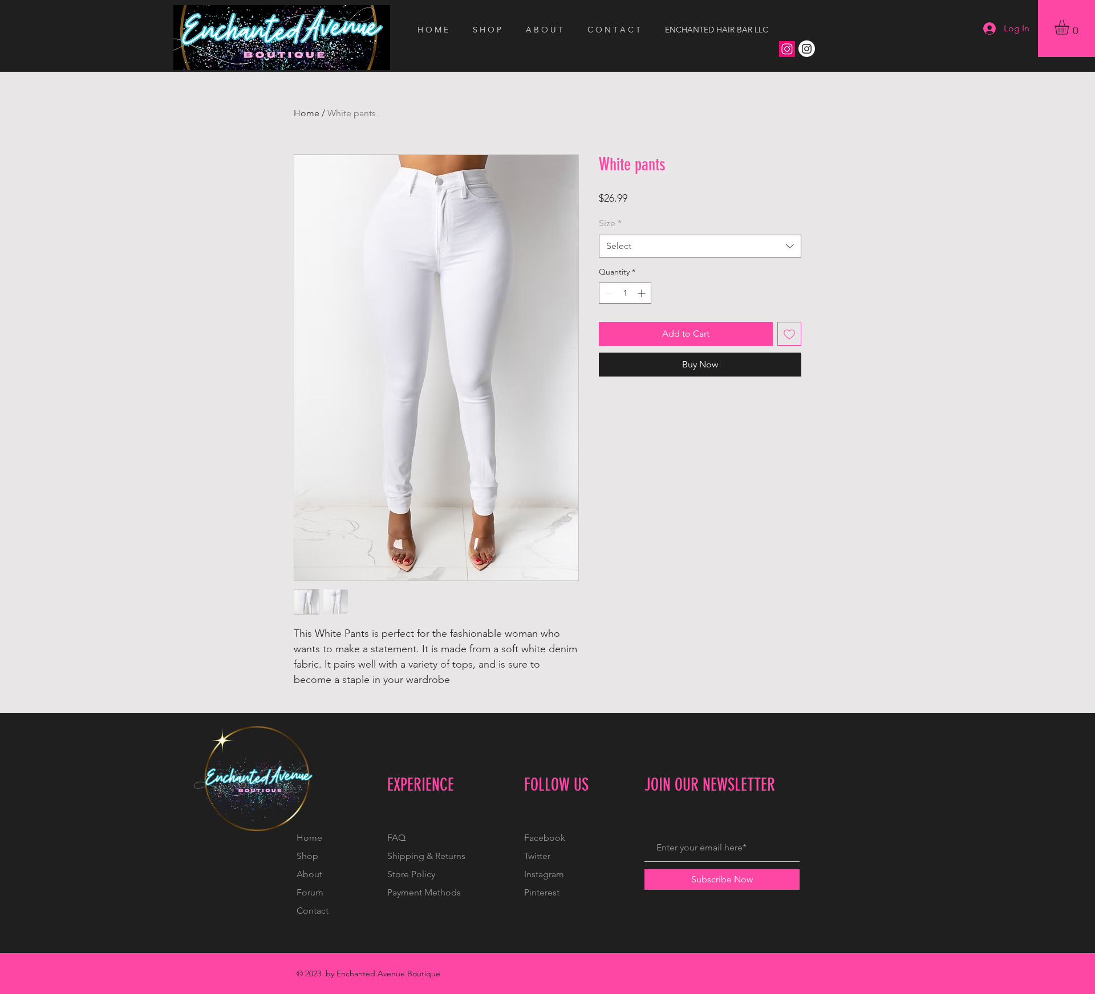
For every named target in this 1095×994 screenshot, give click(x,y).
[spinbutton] (625, 293)
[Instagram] (787, 49)
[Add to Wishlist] (789, 334)
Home (306, 113)
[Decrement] (608, 293)
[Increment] (642, 293)
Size (610, 223)
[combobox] (700, 246)
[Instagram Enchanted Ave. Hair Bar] (806, 48)
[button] (1070, 27)
